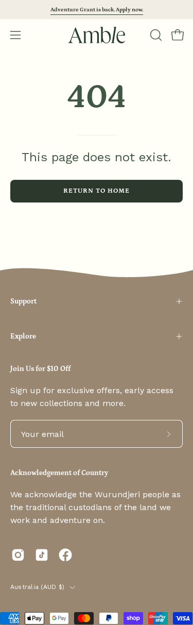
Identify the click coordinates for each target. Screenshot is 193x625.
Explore (23, 336)
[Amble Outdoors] (96, 35)
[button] (155, 35)
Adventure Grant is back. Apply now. (96, 9)
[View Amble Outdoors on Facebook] (65, 555)
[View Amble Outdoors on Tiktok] (41, 555)
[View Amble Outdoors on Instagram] (18, 555)
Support (23, 301)
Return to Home (96, 190)
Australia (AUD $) (37, 586)
